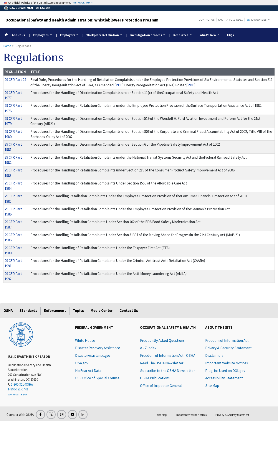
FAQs (230, 35)
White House (85, 340)
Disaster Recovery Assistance (97, 347)
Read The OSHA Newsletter (161, 363)
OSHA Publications (155, 378)
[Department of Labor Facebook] (40, 414)
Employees (41, 35)
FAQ (220, 19)
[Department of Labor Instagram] (61, 414)
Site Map (212, 385)
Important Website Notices (226, 363)
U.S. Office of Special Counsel (98, 378)
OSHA (8, 310)
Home (7, 46)
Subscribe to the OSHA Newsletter (167, 370)
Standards (28, 310)
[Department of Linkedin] (83, 414)
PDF (119, 85)
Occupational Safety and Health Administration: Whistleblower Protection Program (81, 20)
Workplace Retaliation (102, 35)
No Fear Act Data (88, 370)
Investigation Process (146, 35)
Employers (68, 35)
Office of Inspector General (161, 385)
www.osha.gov (18, 394)
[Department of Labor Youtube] (72, 414)
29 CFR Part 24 (15, 79)
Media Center (102, 310)
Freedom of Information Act (227, 340)
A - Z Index (148, 347)
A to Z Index (235, 19)
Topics (78, 310)
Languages (259, 19)
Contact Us (207, 19)
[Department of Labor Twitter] (51, 414)
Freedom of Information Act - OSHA (167, 355)
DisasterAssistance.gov (93, 355)
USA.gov (81, 363)
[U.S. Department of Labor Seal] (21, 334)
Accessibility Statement (224, 378)
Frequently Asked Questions (162, 340)
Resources (181, 35)
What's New (208, 35)
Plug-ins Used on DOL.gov (225, 370)
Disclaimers (214, 355)
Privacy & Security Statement (228, 347)
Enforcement (55, 310)
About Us (18, 35)
